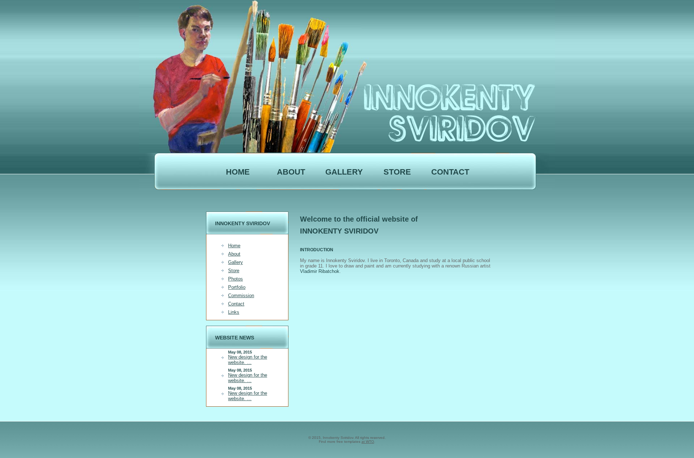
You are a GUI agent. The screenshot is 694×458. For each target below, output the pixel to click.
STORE (397, 171)
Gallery (344, 171)
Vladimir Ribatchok (319, 271)
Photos (235, 279)
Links (233, 312)
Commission (241, 295)
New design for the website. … (247, 359)
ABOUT (291, 171)
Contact (450, 171)
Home (238, 171)
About (234, 254)
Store (233, 270)
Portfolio (236, 287)
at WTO (367, 442)
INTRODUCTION (316, 249)
